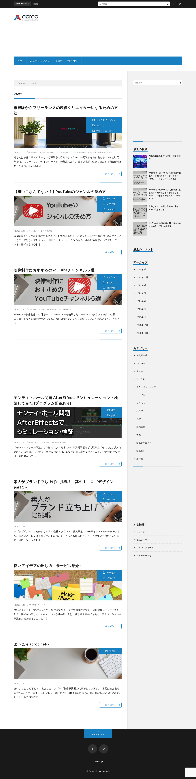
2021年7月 (141, 293)
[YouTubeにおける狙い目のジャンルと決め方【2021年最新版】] (140, 229)
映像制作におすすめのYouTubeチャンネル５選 (54, 270)
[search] (167, 4)
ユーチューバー (79, 152)
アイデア (33, 605)
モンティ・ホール (59, 442)
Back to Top (98, 734)
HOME (20, 60)
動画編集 (140, 427)
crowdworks (33, 152)
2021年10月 (142, 277)
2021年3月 (141, 301)
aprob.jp (98, 761)
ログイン (140, 531)
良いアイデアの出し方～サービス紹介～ (48, 565)
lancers (42, 152)
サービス (111, 572)
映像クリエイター (104, 130)
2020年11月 (142, 333)
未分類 (112, 651)
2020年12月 (142, 325)
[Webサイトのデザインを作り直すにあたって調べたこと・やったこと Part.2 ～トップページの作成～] (140, 178)
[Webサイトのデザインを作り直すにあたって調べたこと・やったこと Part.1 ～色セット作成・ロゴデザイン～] (140, 195)
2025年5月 (141, 269)
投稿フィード (142, 539)
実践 (113, 415)
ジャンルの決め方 (44, 231)
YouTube (111, 198)
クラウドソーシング (105, 120)
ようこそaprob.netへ (32, 644)
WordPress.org (143, 555)
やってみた (33, 442)
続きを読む (110, 173)
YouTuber (50, 152)
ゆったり (111, 494)
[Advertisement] (126, 32)
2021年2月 (141, 309)
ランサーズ (91, 152)
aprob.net (104, 771)
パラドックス (45, 442)
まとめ (110, 282)
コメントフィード (145, 547)
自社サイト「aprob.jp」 (66, 60)
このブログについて (39, 60)
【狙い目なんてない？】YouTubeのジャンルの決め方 (60, 191)
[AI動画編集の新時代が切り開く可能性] (140, 161)
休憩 (113, 410)
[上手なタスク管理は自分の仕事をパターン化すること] (140, 212)
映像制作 (111, 287)
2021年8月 (141, 285)
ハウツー (111, 209)
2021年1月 (141, 317)
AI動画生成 (141, 355)
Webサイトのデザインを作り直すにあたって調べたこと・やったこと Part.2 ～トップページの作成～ (165, 176)
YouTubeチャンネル (54, 309)
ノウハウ (100, 125)
